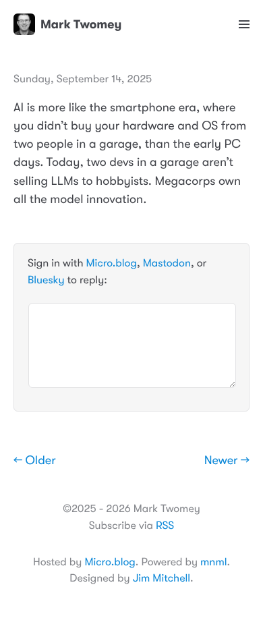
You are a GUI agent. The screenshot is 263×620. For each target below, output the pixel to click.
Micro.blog (111, 263)
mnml (213, 562)
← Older (34, 461)
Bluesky (46, 280)
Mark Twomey (80, 24)
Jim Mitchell (161, 578)
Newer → (227, 461)
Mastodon (167, 263)
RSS (165, 525)
